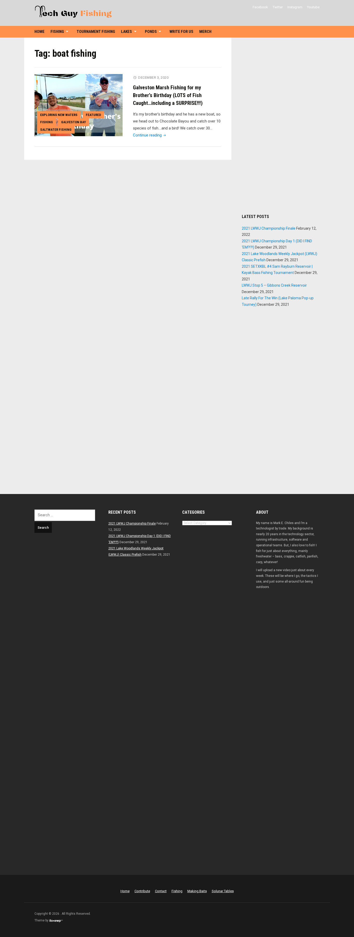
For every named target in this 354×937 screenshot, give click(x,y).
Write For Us (181, 31)
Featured (93, 115)
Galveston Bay (73, 122)
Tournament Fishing (96, 31)
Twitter (278, 7)
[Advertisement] (281, 125)
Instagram (294, 7)
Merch (205, 31)
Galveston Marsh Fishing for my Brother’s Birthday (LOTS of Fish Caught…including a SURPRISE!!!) (168, 95)
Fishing (57, 31)
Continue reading (150, 135)
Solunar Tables (223, 891)
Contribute (142, 891)
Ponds (151, 31)
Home (39, 31)
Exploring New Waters (58, 115)
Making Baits (197, 891)
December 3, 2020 (153, 77)
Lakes (126, 31)
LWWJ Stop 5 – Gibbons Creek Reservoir (274, 285)
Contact (161, 891)
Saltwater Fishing (56, 130)
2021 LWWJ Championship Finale (268, 228)
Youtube (313, 7)
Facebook (260, 7)
